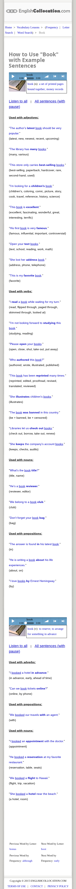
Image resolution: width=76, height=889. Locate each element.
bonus (13, 849)
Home (8, 27)
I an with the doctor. (37, 741)
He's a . (24, 486)
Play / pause (13, 76)
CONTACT (37, 886)
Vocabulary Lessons (28, 27)
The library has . (28, 149)
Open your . (24, 243)
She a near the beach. (33, 793)
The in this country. (34, 412)
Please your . (26, 344)
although (27, 860)
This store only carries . (37, 164)
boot (43, 849)
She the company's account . (37, 444)
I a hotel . (28, 672)
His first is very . (29, 228)
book (30, 83)
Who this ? (26, 359)
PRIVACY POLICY (58, 886)
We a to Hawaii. (29, 778)
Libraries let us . (31, 428)
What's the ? (24, 470)
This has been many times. (37, 375)
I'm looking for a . (31, 186)
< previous (55, 76)
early (57, 860)
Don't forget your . (27, 517)
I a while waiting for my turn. (35, 301)
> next (63, 76)
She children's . (31, 396)
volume (47, 76)
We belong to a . (27, 502)
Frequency (52, 27)
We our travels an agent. (34, 714)
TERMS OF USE (16, 886)
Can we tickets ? (28, 688)
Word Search (24, 32)
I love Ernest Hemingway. (32, 581)
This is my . (26, 275)
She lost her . (27, 259)
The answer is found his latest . (35, 544)
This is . (25, 207)
